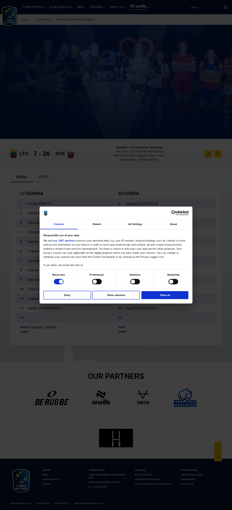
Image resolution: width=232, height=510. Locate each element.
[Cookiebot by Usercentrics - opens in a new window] (174, 213)
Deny (67, 295)
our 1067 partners (64, 240)
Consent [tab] (59, 224)
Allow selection (116, 295)
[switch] (97, 281)
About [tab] (173, 224)
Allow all (165, 295)
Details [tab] (97, 224)
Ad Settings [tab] (135, 224)
